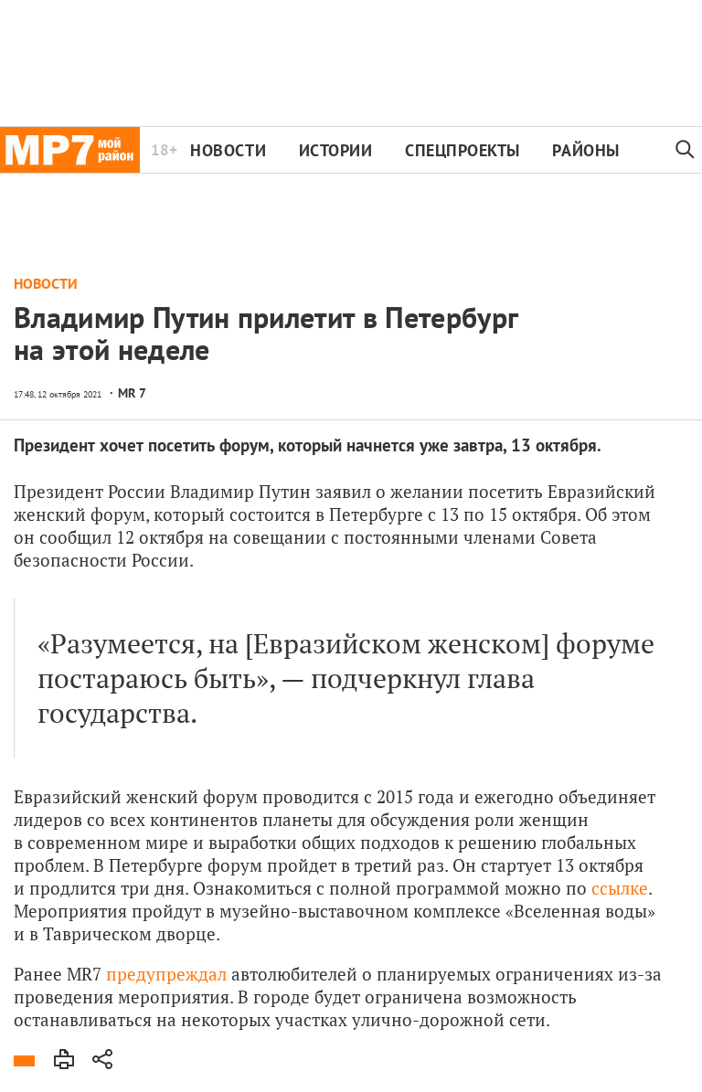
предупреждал (168, 973)
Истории (336, 150)
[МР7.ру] (70, 150)
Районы (585, 150)
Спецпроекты (462, 150)
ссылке (619, 887)
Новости (228, 150)
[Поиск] (685, 150)
